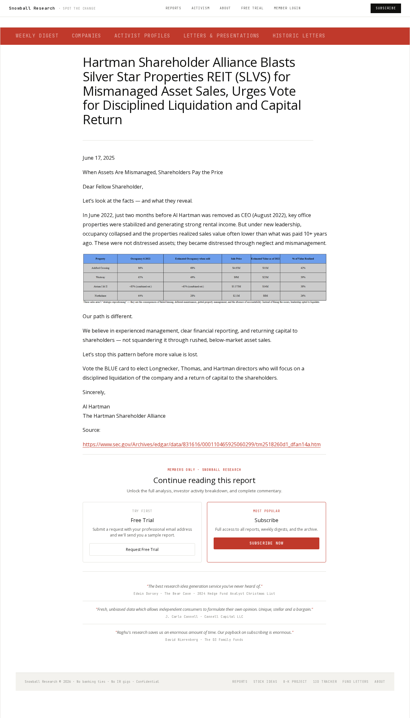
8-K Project (295, 682)
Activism (200, 8)
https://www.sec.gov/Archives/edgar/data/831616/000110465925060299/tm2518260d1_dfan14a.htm (202, 444)
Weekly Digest (37, 36)
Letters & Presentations (222, 36)
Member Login (287, 8)
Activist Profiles (142, 36)
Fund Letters (355, 682)
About (225, 8)
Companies (87, 36)
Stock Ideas (265, 682)
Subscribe (386, 8)
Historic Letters (299, 36)
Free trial (252, 8)
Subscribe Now (267, 543)
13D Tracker (325, 682)
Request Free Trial (142, 549)
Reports (173, 8)
